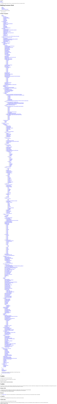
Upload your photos (7, 91)
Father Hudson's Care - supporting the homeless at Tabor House (16, 102)
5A (8, 195)
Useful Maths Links (7, 259)
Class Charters (6, 50)
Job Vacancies (5, 20)
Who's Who (4, 18)
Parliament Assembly (7, 46)
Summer (9, 161)
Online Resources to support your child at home (12, 150)
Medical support (5, 356)
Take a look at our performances (10, 255)
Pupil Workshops (5, 35)
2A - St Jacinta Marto (7, 268)
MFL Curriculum (7, 331)
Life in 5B (8, 197)
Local (5, 101)
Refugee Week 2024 (7, 72)
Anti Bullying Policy (5, 29)
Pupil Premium (5, 26)
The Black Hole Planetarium (8, 284)
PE (8, 191)
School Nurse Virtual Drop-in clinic (7, 37)
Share (5, 122)
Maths (9, 204)
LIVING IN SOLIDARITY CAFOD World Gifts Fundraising (14, 94)
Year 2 (7, 61)
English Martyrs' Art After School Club (10, 318)
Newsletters (6, 353)
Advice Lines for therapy (6, 40)
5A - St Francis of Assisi (8, 272)
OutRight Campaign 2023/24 (8, 58)
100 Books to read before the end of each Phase (12, 220)
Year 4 (7, 70)
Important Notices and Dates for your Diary (12, 200)
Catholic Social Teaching (6, 43)
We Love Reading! (9, 166)
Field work (8, 306)
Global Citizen (3, 42)
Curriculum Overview (6, 123)
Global (6, 93)
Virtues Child (8, 128)
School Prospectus (5, 22)
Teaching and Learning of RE (8, 265)
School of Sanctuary (5, 120)
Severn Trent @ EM (7, 285)
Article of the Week (7, 51)
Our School (4, 16)
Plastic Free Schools (5, 86)
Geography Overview (7, 298)
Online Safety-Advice (6, 362)
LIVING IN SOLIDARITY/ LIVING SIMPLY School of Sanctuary (15, 106)
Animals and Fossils (7, 286)
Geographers (6, 302)
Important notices (9, 127)
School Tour (4, 19)
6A (8, 199)
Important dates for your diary (10, 140)
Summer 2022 (8, 290)
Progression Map (7, 337)
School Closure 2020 (7, 74)
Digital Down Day (7, 73)
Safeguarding (3, 28)
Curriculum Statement (7, 300)
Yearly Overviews (7, 256)
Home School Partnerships (8, 354)
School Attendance (7, 352)
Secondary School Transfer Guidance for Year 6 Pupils (10, 358)
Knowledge (6, 303)
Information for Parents (9, 184)
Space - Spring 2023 (9, 292)
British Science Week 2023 (8, 293)
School (6, 105)
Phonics (7, 130)
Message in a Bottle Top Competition (9, 87)
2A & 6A (9, 95)
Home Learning (8, 148)
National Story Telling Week (8, 254)
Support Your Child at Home (8, 222)
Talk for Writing (7, 214)
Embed (6, 121)
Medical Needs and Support (8, 355)
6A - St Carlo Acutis (7, 273)
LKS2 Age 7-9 (8, 261)
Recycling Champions (6, 88)
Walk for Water (7, 56)
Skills (5, 304)
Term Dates (6, 350)
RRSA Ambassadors (7, 54)
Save (7, 403)
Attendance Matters (5, 30)
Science (11, 165)
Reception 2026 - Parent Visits (7, 348)
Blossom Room (7, 275)
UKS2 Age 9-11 (9, 262)
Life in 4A (8, 175)
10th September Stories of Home (12, 113)
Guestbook (4, 366)
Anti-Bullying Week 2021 (8, 82)
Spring (9, 156)
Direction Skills (8, 305)
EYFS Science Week (7, 294)
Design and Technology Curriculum (9, 329)
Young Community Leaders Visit (9, 47)
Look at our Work (9, 145)
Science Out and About (8, 283)
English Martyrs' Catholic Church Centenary (10, 343)
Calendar (4, 361)
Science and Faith (7, 281)
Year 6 (7, 64)
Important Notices (9, 147)
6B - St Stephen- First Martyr (8, 274)
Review (9, 179)
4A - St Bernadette (7, 270)
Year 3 (7, 79)
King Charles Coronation (8, 344)
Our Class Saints (9, 138)
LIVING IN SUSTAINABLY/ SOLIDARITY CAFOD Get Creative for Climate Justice (17, 100)
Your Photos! (6, 92)
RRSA (4, 44)
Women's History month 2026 (8, 340)
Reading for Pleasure (7, 218)
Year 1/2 (8, 243)
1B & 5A (9, 98)
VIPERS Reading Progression (8, 221)
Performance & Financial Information (8, 23)
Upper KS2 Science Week (8, 297)
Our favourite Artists (7, 326)
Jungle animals (10, 180)
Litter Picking (6, 53)
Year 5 (7, 63)
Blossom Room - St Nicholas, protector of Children (11, 267)
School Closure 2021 (7, 75)
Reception (8, 67)
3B (8, 246)
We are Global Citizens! (8, 280)
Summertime (9, 182)
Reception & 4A (10, 99)
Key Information (4, 21)
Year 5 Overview (9, 185)
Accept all (4, 403)
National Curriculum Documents (9, 258)
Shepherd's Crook (7, 264)
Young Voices (5, 363)
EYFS (4, 277)
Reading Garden (7, 223)
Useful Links (5, 25)
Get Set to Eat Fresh (5, 85)
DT (8, 187)
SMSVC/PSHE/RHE (6, 307)
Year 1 (7, 60)
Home (2, 7)
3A (8, 245)
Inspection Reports (5, 24)
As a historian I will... (7, 345)
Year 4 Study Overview (9, 171)
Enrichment (6, 341)
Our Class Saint (8, 144)
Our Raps (9, 178)
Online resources (9, 129)
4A (8, 168)
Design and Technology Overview (9, 330)
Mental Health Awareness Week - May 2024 (10, 57)
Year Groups (5, 124)
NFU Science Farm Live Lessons (9, 282)
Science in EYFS (7, 289)
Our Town (9, 181)
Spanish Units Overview (8, 333)
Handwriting (6, 216)
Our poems (9, 177)
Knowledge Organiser (9, 186)
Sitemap (3, 369)
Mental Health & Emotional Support (7, 39)
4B (8, 169)
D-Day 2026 (6, 339)
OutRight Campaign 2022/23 (8, 59)
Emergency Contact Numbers (7, 31)
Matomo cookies (4, 394)
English (9, 203)
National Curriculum (7, 299)
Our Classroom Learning (8, 52)
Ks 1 (5, 276)
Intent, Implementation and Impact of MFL (10, 332)
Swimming (6, 308)
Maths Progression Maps (8, 257)
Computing (11, 158)
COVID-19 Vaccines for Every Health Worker (10, 84)
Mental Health (5, 33)
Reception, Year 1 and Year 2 (10, 240)
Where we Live (7, 301)
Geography (11, 154)
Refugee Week (10, 112)
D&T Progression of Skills (8, 328)
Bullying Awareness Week (5, 9)
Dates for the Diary (9, 170)
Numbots (8, 143)
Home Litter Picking (7, 49)
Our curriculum (7, 311)
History (10, 152)
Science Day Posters (7, 287)
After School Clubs (7, 309)
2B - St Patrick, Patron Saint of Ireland (9, 269)
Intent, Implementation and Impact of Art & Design (11, 316)
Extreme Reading (9, 219)
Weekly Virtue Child (9, 149)
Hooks (7, 215)
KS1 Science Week (7, 295)
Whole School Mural (7, 319)
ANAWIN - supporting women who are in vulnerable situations (16, 103)
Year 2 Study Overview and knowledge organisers (13, 141)
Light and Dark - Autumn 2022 (10, 291)
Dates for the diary (9, 126)
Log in (1, 1)
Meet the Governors (5, 365)
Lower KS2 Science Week (8, 296)
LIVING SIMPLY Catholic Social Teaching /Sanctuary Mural (14, 114)
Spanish (11, 155)
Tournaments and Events (8, 310)
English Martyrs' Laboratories (8, 288)
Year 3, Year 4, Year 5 (9, 241)
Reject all (2, 403)
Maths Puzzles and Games (8, 260)
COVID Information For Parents (7, 357)
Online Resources (9, 136)
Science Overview (7, 279)
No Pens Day (6, 234)
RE (3, 263)
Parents (3, 347)
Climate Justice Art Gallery (8, 325)
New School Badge (5, 17)
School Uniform (7, 351)
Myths (9, 176)
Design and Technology (11, 207)
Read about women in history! (8, 346)
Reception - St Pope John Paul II (9, 266)
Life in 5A (8, 196)
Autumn (9, 151)
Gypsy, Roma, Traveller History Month (10, 338)
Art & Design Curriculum (8, 315)
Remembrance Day (7, 342)
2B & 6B (9, 96)
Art (8, 188)
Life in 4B (8, 183)
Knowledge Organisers (9, 172)
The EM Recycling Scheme (8, 89)
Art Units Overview (7, 317)
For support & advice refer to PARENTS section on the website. (11, 36)
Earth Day (6, 45)
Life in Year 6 (8, 212)
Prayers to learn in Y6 (9, 213)
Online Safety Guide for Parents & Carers (8, 32)
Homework (8, 142)
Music (4, 314)
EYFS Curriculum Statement (10, 131)
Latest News (3, 8)
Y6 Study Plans (8, 201)
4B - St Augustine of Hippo (8, 271)
